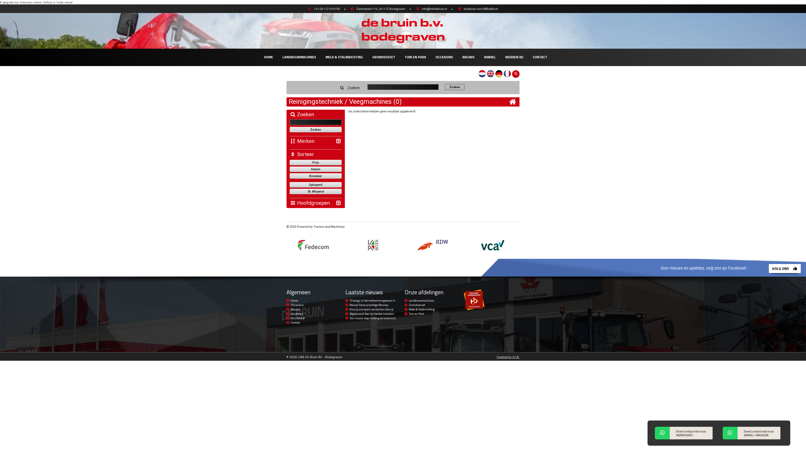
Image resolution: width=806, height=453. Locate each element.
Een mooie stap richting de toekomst (373, 318)
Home (268, 57)
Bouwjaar (315, 176)
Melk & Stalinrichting (344, 57)
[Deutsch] (499, 73)
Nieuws (468, 57)
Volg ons (781, 268)
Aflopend (317, 191)
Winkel (490, 57)
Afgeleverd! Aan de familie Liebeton (372, 313)
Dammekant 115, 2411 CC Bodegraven (381, 9)
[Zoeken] (515, 74)
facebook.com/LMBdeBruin (481, 9)
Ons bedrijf (298, 318)
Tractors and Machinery (329, 226)
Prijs (315, 162)
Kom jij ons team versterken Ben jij (371, 309)
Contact (540, 57)
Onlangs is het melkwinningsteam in (372, 300)
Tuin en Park (415, 57)
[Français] (507, 73)
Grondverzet (383, 57)
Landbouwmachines (299, 57)
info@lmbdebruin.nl (434, 9)
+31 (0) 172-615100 (327, 9)
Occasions (444, 57)
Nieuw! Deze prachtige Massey (369, 305)
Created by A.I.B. (508, 356)
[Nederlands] (482, 73)
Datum (315, 169)
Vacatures (297, 313)
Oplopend (315, 184)
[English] (490, 73)
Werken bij (514, 57)
